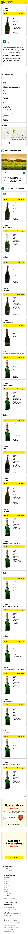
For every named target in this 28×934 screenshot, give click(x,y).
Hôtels (5, 887)
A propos (6, 868)
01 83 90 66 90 (7, 915)
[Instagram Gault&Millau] (6, 920)
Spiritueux (6, 883)
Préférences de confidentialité (11, 927)
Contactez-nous (7, 900)
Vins (5, 879)
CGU (5, 872)
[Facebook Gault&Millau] (4, 920)
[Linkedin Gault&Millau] (10, 920)
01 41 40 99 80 (11, 898)
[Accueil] (8, 1)
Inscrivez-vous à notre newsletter (12, 922)
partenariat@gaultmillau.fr (10, 909)
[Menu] (25, 2)
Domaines (6, 885)
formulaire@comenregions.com (12, 916)
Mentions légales (8, 870)
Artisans (6, 889)
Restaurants (7, 877)
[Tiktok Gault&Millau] (12, 920)
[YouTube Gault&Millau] (15, 920)
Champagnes (7, 881)
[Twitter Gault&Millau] (8, 920)
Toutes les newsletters (9, 925)
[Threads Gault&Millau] (17, 920)
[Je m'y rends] (14, 135)
